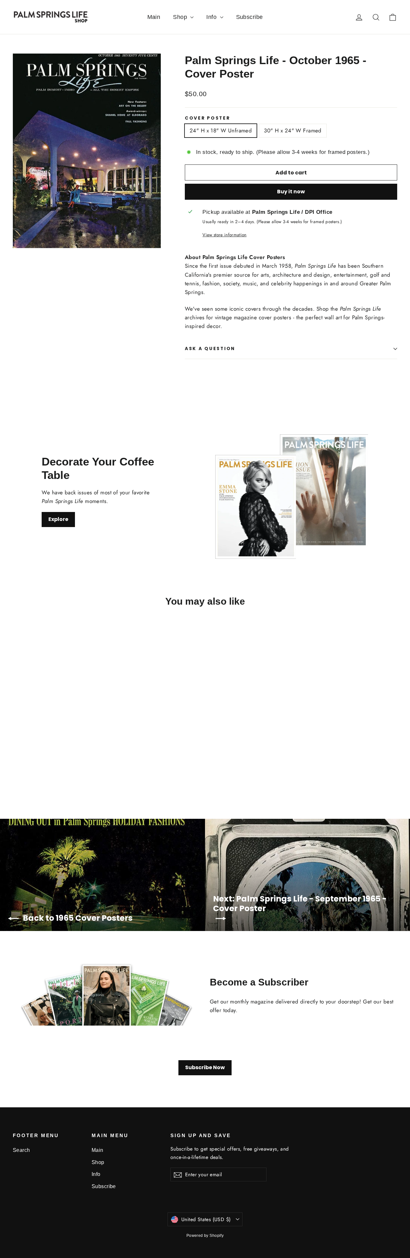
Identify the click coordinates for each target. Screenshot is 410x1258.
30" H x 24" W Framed (293, 130)
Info (212, 17)
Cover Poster (207, 118)
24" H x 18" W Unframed (221, 130)
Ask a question (210, 349)
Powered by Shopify (205, 1235)
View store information (224, 234)
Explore (58, 519)
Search (21, 1150)
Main (153, 17)
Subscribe (249, 17)
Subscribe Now (205, 1067)
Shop (181, 17)
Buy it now (291, 191)
